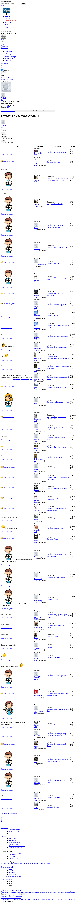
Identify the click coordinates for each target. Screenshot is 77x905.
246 (35, 297)
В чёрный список (36, 111)
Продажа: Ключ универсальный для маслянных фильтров (58, 179)
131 (35, 697)
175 (35, 800)
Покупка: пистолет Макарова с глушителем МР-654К (57, 760)
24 (35, 764)
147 (35, 230)
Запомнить (6, 70)
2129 (35, 471)
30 (35, 461)
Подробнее (16, 379)
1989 (35, 182)
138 (35, 371)
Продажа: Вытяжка (53, 162)
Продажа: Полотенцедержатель (57, 337)
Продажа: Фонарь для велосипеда (54, 499)
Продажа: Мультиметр (54, 657)
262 (35, 629)
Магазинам (12, 856)
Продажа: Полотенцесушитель (57, 488)
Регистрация (5, 77)
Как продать (13, 840)
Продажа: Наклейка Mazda (56, 577)
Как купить (13, 838)
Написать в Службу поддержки (11, 896)
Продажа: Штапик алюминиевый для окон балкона (58, 357)
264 (35, 340)
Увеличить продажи (15, 842)
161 (35, 481)
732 (35, 421)
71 (35, 650)
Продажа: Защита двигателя (56, 387)
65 (35, 785)
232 (2, 100)
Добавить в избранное (22, 111)
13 (35, 431)
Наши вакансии (14, 830)
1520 (35, 308)
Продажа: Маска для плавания (57, 247)
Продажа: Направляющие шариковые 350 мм (55, 226)
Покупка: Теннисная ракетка (56, 676)
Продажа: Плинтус (53, 263)
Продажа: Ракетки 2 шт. (55, 529)
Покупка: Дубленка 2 (54, 807)
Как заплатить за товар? (17, 846)
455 (35, 360)
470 (35, 165)
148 (35, 389)
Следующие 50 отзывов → (10, 813)
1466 (35, 155)
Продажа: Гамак (52, 539)
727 (35, 251)
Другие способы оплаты (13, 876)
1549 (35, 748)
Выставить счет (14, 858)
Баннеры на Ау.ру (15, 853)
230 (35, 660)
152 (35, 532)
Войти (3, 74)
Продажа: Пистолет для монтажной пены (55, 294)
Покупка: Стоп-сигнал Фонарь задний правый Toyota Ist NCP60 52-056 (58, 616)
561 (35, 282)
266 (35, 713)
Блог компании (14, 831)
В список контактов (49, 111)
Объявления (13, 855)
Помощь (4, 837)
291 (35, 809)
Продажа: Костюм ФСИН (55, 468)
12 (35, 679)
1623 (35, 521)
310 (35, 492)
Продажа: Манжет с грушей (56, 305)
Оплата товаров (6, 879)
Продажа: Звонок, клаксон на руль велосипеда (57, 555)
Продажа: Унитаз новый (55, 458)
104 (35, 559)
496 (35, 738)
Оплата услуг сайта (7, 867)
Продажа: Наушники (54, 725)
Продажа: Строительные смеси (57, 347)
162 (35, 405)
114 (35, 350)
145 (35, 450)
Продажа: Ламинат (53, 315)
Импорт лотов (14, 844)
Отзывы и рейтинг (15, 847)
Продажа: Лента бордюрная (56, 153)
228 (35, 542)
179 (35, 319)
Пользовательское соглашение (11, 890)
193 (35, 441)
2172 (35, 727)
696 (36, 619)
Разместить (4, 46)
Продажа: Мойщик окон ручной (58, 402)
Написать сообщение (8, 111)
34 (35, 266)
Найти (3, 35)
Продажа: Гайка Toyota (54, 204)
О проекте (4, 828)
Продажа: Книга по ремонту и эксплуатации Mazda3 (57, 734)
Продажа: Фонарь (53, 636)
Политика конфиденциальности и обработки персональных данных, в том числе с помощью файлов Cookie (38, 892)
